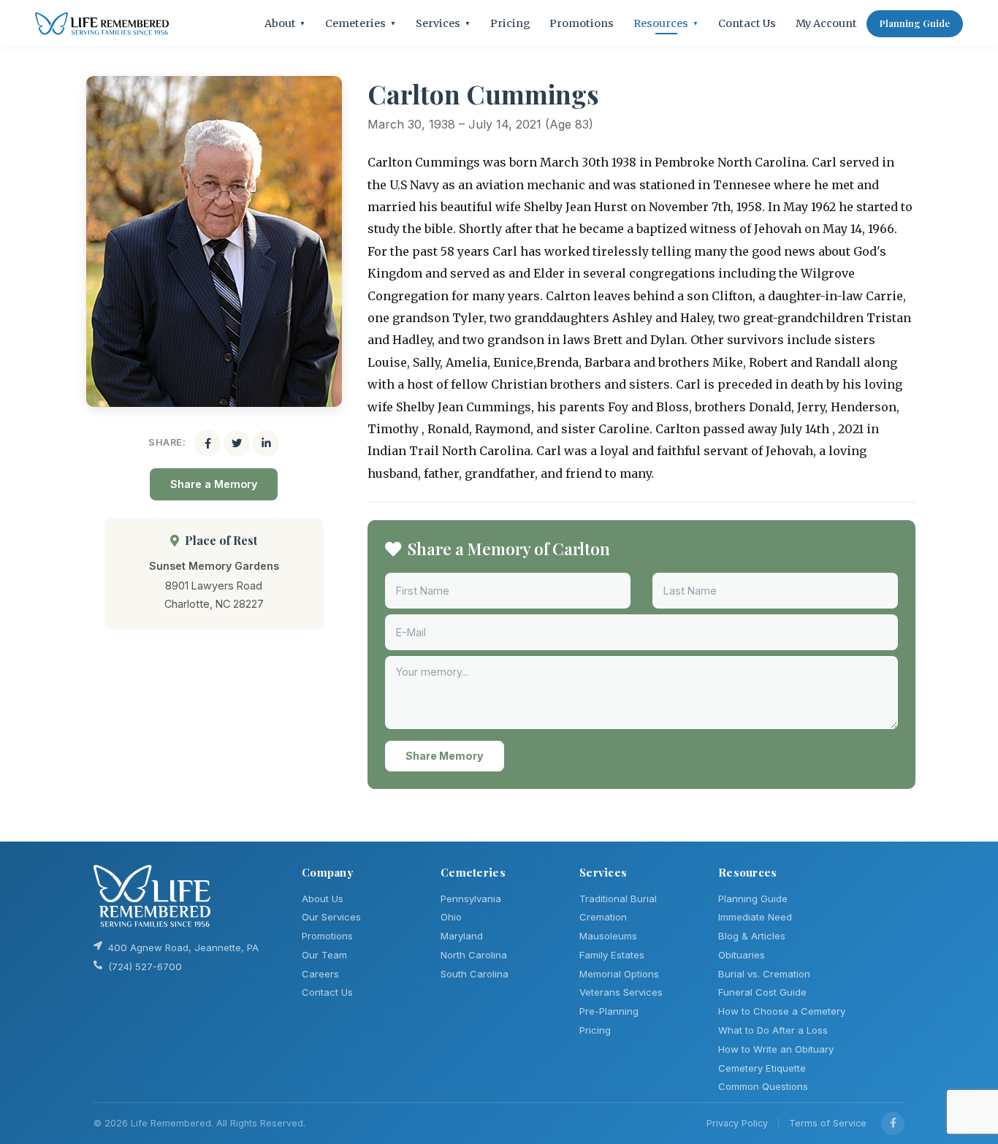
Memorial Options (619, 974)
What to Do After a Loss (773, 1030)
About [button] (285, 23)
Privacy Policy (737, 1123)
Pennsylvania (471, 898)
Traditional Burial (618, 898)
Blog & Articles (751, 936)
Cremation (603, 917)
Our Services (331, 917)
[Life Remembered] (102, 23)
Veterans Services (621, 992)
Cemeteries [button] (360, 23)
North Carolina (474, 955)
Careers (320, 974)
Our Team (324, 955)
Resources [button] (665, 23)
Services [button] (443, 23)
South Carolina (474, 974)
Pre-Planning (609, 1011)
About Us (322, 898)
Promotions (581, 23)
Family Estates (611, 955)
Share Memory (444, 756)
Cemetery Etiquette (762, 1068)
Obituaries (741, 955)
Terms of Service (827, 1123)
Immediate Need (755, 917)
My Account (826, 23)
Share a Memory (213, 484)
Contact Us (747, 23)
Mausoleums (608, 936)
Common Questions (763, 1086)
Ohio (451, 917)
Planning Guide (915, 23)
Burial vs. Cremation (764, 974)
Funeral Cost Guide (762, 992)
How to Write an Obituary (776, 1049)
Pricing (510, 23)
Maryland (462, 936)
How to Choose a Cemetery (781, 1011)
